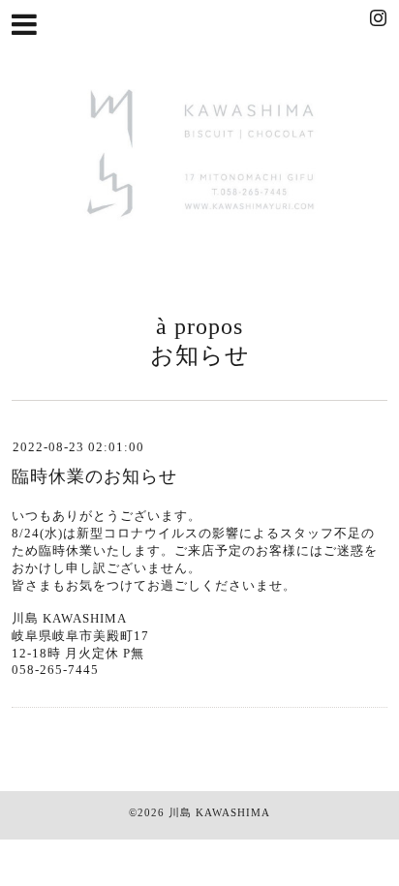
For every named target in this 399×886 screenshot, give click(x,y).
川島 (180, 812)
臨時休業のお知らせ (94, 476)
